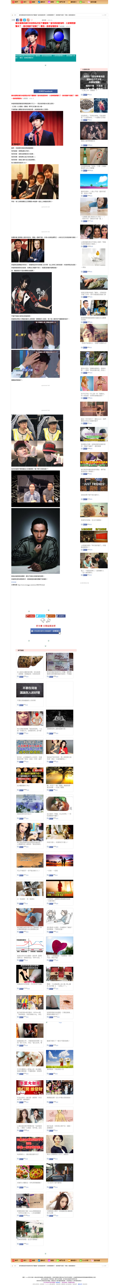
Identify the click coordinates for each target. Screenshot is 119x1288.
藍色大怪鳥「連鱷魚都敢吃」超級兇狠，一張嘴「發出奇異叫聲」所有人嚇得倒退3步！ (93, 370)
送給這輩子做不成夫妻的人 (90, 495)
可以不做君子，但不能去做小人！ (28, 871)
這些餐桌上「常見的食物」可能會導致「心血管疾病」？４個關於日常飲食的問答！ (93, 117)
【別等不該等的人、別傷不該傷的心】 (94, 343)
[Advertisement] (59, 9)
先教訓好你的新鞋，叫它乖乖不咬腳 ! (29, 984)
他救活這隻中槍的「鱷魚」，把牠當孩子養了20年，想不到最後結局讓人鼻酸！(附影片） (93, 294)
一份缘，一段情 (52, 871)
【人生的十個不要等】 (54, 1183)
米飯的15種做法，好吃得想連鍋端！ (29, 1183)
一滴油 (83, 267)
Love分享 (104, 15)
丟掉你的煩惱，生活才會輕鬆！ (28, 1239)
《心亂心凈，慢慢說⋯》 (89, 90)
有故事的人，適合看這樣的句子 (28, 1154)
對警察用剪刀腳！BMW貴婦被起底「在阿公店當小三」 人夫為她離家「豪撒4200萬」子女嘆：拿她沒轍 (29, 1213)
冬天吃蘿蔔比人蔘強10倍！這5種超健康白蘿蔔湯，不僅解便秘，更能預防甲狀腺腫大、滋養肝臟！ (29, 1071)
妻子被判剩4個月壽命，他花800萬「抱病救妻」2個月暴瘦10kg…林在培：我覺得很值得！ (29, 1014)
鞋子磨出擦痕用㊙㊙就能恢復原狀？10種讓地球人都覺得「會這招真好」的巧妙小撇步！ (29, 844)
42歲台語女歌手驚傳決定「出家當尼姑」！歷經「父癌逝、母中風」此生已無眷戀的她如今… (29, 1128)
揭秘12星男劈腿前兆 (88, 141)
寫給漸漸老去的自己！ (24, 814)
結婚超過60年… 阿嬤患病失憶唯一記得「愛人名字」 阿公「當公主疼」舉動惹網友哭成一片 (29, 1043)
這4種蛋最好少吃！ (23, 785)
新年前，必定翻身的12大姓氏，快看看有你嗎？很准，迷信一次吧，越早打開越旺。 (29, 759)
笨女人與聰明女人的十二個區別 (57, 1154)
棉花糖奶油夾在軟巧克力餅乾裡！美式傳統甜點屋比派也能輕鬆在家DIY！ (29, 929)
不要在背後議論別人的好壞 (26, 700)
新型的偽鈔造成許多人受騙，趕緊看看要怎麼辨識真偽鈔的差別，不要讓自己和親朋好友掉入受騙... (59, 674)
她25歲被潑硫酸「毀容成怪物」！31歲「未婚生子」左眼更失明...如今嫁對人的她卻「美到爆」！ (29, 730)
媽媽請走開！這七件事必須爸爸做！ (59, 1098)
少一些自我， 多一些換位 (25, 899)
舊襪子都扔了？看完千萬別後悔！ (58, 1041)
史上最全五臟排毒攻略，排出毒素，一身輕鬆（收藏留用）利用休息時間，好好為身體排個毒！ (29, 674)
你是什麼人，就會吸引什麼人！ (57, 842)
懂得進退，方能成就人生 (55, 1069)
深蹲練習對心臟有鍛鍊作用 (56, 729)
